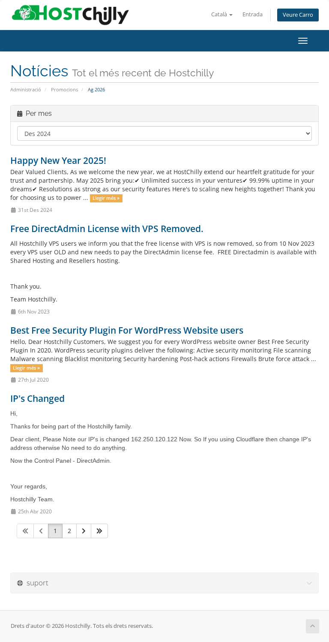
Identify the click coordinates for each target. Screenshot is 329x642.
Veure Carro (298, 14)
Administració (25, 89)
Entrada (252, 14)
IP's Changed (37, 398)
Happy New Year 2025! (58, 160)
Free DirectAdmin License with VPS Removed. (106, 229)
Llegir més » (106, 198)
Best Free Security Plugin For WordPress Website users (126, 330)
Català (219, 14)
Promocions (64, 89)
